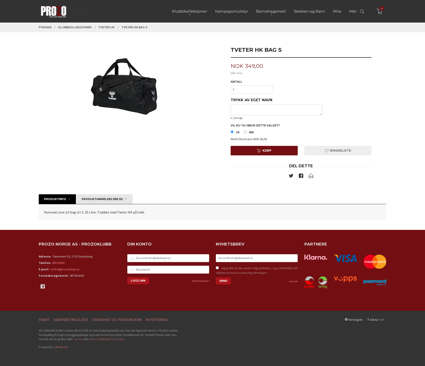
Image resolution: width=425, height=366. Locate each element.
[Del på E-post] (311, 177)
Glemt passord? (200, 280)
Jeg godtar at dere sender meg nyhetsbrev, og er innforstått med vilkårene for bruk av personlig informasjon (257, 270)
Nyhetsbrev (157, 320)
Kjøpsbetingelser (71, 320)
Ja (238, 132)
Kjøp (267, 150)
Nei (251, 132)
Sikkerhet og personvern (117, 320)
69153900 (58, 263)
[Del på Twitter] (291, 177)
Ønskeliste (340, 150)
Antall (236, 81)
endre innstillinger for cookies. (107, 339)
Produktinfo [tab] (55, 199)
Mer (353, 11)
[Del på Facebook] (301, 177)
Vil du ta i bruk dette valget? (255, 125)
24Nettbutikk (61, 347)
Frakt (44, 320)
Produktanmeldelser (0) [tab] (102, 199)
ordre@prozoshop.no (65, 269)
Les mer (293, 281)
